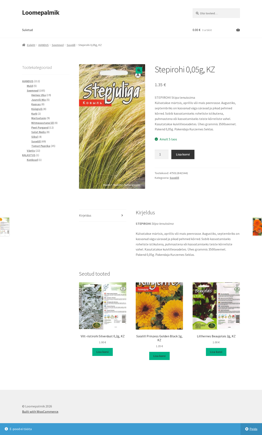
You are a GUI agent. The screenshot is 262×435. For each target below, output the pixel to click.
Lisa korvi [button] (102, 352)
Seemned (58, 45)
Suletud (27, 30)
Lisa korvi (183, 154)
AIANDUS (43, 45)
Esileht (31, 45)
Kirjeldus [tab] (85, 215)
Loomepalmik (40, 12)
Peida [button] (253, 429)
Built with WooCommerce (40, 411)
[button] (139, 70)
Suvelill (71, 45)
